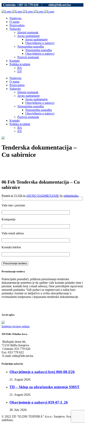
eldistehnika (71, 195)
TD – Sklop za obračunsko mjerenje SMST (44, 387)
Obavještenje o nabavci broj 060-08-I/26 (42, 372)
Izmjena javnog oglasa (15, 326)
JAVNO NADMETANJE (42, 195)
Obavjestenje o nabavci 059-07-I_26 (38, 402)
